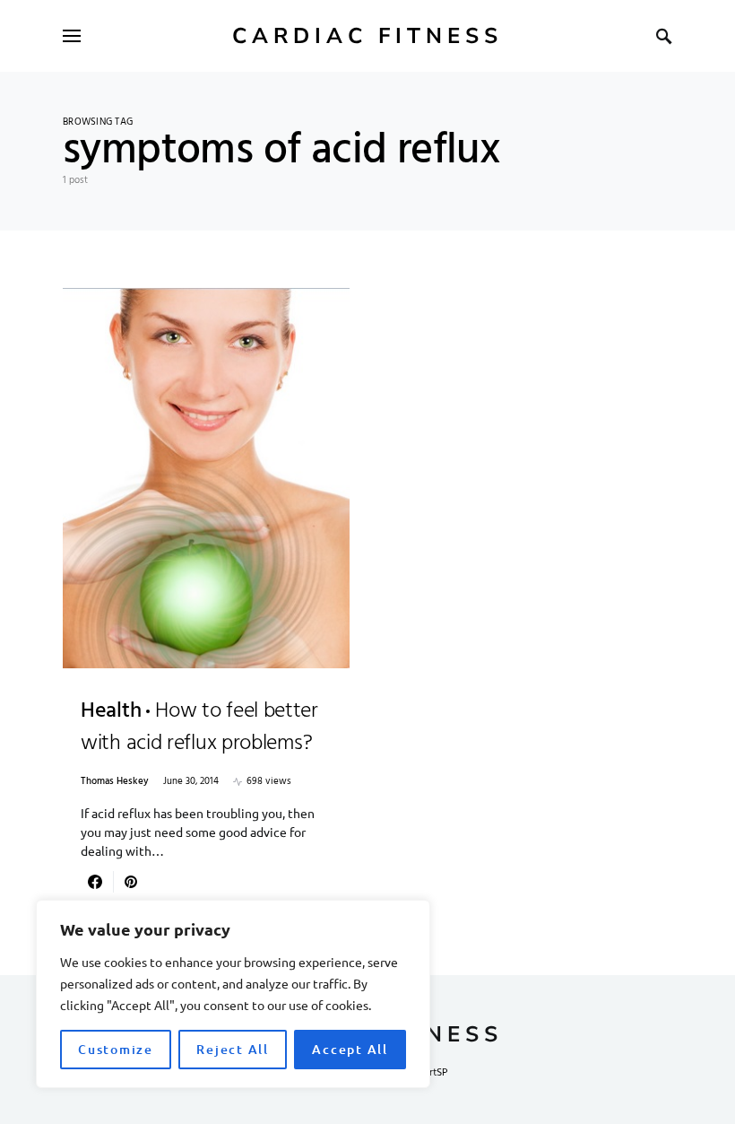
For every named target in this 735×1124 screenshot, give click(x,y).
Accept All (350, 1049)
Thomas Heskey (115, 781)
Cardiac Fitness (367, 36)
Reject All (232, 1049)
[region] (233, 994)
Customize (115, 1049)
